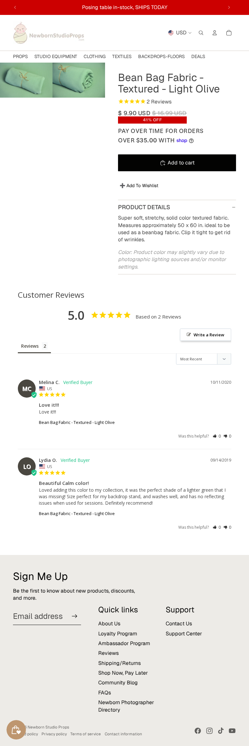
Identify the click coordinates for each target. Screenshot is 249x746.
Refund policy (25, 734)
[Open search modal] (201, 33)
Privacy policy (54, 734)
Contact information (123, 734)
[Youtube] (232, 731)
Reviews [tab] (30, 346)
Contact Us (179, 623)
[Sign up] (74, 616)
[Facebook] (198, 731)
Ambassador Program (124, 643)
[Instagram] (209, 731)
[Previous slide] (15, 7)
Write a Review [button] (209, 335)
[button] (216, 436)
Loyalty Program (117, 633)
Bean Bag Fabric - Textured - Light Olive (77, 422)
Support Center (184, 633)
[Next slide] (229, 7)
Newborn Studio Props (48, 727)
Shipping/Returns (119, 663)
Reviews (108, 653)
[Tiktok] (221, 731)
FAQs (104, 692)
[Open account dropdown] (215, 33)
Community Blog (118, 682)
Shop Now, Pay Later (123, 672)
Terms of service (85, 734)
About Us (109, 623)
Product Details (144, 207)
